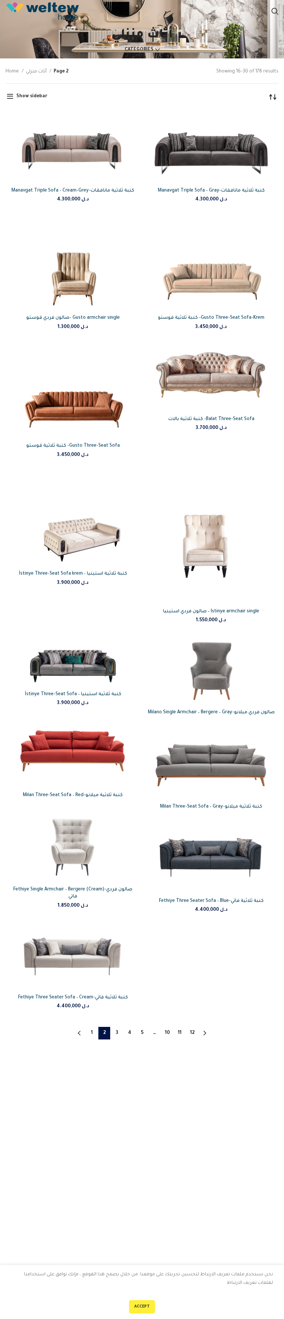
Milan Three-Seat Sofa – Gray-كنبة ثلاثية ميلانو (211, 806)
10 (167, 1033)
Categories (139, 50)
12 (192, 1033)
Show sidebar (31, 96)
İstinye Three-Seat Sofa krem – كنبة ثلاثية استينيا (73, 573)
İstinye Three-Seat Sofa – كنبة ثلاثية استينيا (73, 694)
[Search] (275, 11)
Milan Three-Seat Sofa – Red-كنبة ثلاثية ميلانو (73, 795)
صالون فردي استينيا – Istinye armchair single (211, 611)
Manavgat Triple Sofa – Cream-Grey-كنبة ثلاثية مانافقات (72, 190)
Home (13, 71)
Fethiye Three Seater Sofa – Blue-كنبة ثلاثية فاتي (211, 901)
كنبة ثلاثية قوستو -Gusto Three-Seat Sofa (73, 446)
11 (180, 1033)
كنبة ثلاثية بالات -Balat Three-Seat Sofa (211, 419)
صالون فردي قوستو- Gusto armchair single (73, 318)
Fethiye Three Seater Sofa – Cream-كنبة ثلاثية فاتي (73, 997)
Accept (142, 1307)
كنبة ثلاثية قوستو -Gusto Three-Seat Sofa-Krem (211, 318)
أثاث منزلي (37, 71)
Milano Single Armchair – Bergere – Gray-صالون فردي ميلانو (211, 712)
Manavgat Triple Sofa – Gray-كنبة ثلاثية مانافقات (211, 190)
